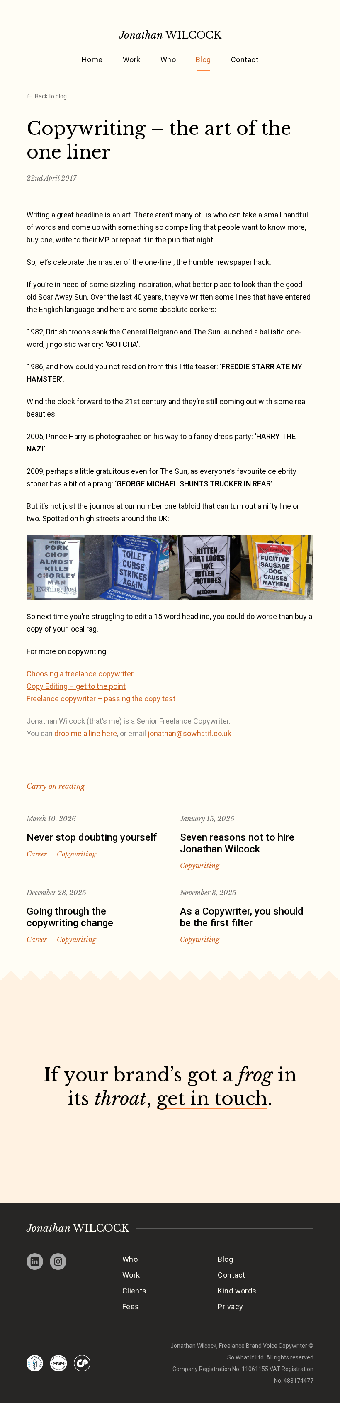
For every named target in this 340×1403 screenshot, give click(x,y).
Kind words (237, 1290)
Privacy (230, 1306)
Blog (203, 59)
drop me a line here (85, 733)
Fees (130, 1306)
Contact (244, 59)
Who (168, 59)
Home (92, 59)
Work (132, 59)
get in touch (212, 1098)
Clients (134, 1290)
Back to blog (51, 96)
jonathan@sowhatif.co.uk (189, 733)
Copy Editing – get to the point (76, 686)
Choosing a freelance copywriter (80, 673)
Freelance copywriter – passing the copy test (101, 698)
